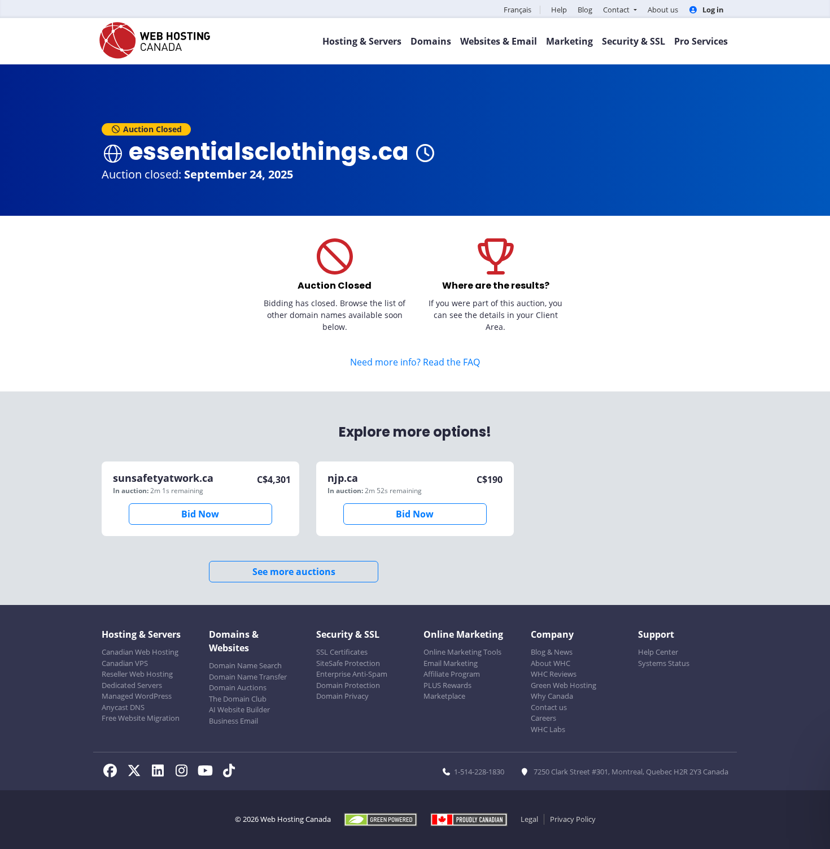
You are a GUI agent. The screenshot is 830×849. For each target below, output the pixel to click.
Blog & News (552, 652)
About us (663, 10)
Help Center (658, 652)
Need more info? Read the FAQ (415, 362)
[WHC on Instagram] (184, 772)
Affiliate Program (451, 674)
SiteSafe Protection (348, 663)
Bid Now (200, 514)
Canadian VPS (125, 663)
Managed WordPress (137, 696)
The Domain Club (238, 699)
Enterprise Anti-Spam (351, 674)
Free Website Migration (141, 718)
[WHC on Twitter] (137, 772)
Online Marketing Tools (462, 652)
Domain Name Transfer (248, 677)
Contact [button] (617, 10)
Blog (585, 10)
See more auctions (293, 571)
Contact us (549, 707)
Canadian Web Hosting (140, 652)
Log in (712, 10)
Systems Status (663, 663)
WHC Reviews (553, 674)
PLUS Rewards (447, 685)
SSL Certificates (342, 652)
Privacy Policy (573, 819)
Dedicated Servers (132, 685)
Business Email (233, 721)
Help (559, 10)
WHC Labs (548, 729)
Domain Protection (348, 685)
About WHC (550, 663)
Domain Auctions (238, 687)
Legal (529, 819)
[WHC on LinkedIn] (161, 772)
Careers (543, 718)
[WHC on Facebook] (113, 772)
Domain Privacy (342, 696)
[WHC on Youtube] (208, 772)
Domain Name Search (245, 665)
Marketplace (444, 696)
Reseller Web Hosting (137, 674)
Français (517, 10)
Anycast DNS (123, 707)
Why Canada (552, 696)
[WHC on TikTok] (231, 772)
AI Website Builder (239, 709)
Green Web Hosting (563, 685)
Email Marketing (450, 663)
